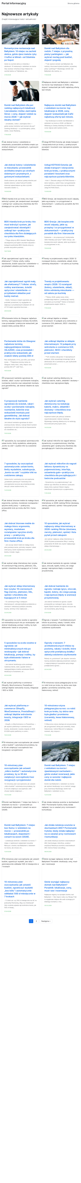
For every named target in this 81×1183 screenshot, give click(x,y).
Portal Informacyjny (14, 3)
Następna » (45, 921)
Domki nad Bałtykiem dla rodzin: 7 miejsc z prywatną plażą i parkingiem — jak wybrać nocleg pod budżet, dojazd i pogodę (58, 54)
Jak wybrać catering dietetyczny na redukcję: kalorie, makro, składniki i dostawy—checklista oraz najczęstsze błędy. (57, 407)
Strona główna (73, 3)
